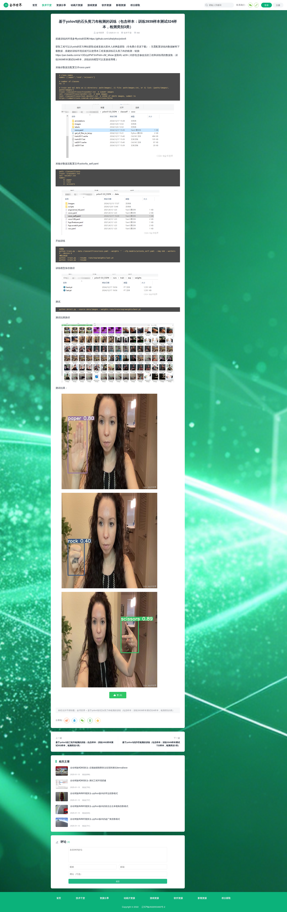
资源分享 (61, 5)
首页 (34, 5)
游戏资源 (92, 5)
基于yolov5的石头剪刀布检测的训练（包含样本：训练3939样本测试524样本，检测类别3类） (131, 710)
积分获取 (135, 5)
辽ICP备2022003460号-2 (153, 906)
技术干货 (47, 5)
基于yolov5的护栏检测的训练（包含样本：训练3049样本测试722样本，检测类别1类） (151, 741)
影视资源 (121, 5)
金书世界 (100, 32)
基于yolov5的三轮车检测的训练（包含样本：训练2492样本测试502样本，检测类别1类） (84, 741)
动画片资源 (77, 5)
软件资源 (106, 5)
